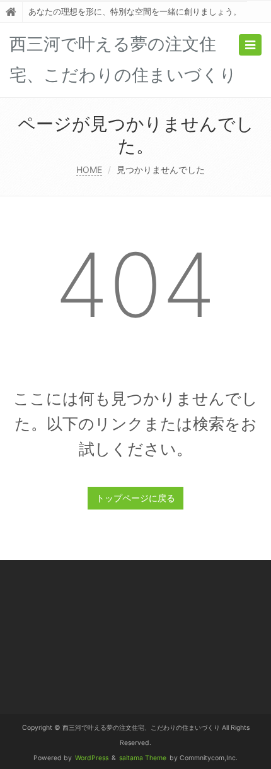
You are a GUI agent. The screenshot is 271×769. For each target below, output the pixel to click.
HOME (89, 169)
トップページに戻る (135, 497)
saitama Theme (142, 758)
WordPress (91, 758)
